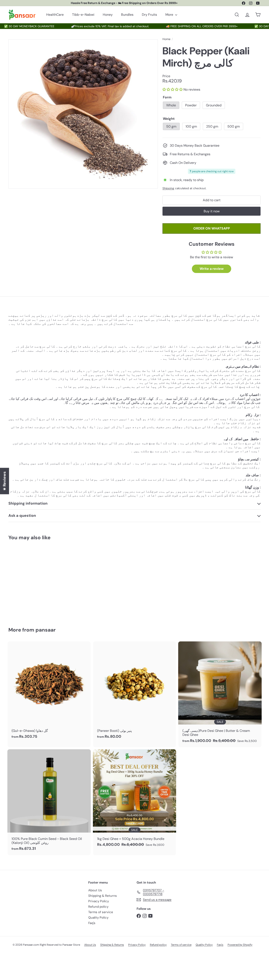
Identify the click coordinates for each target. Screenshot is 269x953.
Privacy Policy (98, 901)
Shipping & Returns (102, 896)
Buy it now (212, 211)
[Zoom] (83, 114)
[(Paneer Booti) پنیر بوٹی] (134, 692)
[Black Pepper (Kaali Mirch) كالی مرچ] (27, 580)
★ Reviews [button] (4, 481)
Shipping (168, 188)
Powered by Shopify (240, 944)
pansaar (46, 630)
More (169, 14)
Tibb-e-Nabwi (83, 14)
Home (166, 39)
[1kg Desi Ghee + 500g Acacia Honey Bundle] (134, 800)
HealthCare (55, 14)
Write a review (212, 268)
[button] (172, 89)
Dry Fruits (149, 14)
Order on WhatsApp (211, 228)
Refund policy (98, 907)
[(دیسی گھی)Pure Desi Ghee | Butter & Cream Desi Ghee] (220, 694)
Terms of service (100, 912)
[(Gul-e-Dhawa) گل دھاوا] (49, 692)
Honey (108, 14)
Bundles (127, 14)
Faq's (91, 923)
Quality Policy (98, 917)
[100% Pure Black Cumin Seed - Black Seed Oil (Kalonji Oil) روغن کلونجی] (49, 802)
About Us (95, 890)
